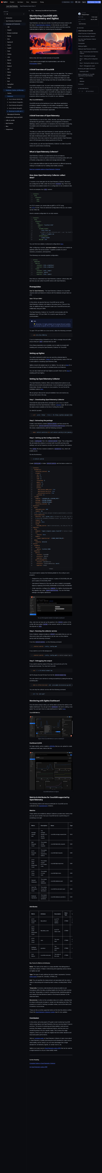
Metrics (81, 78)
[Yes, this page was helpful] (79, 91)
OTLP (33, 207)
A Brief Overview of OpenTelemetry (87, 33)
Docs (27, 2)
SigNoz (48, 359)
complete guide (39, 1038)
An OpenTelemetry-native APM (38, 1067)
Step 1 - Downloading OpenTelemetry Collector (89, 52)
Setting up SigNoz (82, 46)
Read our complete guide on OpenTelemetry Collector (45, 169)
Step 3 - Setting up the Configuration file (89, 59)
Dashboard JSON (84, 71)
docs (68, 371)
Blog (33, 10)
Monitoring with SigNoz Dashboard (86, 68)
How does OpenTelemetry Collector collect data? (87, 39)
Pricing (42, 2)
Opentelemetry (43, 806)
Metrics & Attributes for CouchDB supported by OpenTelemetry (86, 75)
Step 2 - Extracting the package (87, 56)
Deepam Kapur (85, 14)
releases (58, 405)
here (62, 244)
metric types (33, 976)
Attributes (82, 81)
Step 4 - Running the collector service (89, 63)
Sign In (84, 2)
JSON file (52, 746)
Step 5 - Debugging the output (87, 66)
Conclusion (81, 84)
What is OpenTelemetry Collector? (86, 36)
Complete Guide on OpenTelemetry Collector (42, 1063)
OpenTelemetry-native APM (53, 1048)
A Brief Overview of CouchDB (85, 30)
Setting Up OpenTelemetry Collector (87, 49)
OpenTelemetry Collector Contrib (45, 1012)
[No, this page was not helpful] (82, 91)
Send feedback (90, 91)
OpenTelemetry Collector (43, 25)
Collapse (51, 568)
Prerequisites (33, 63)
